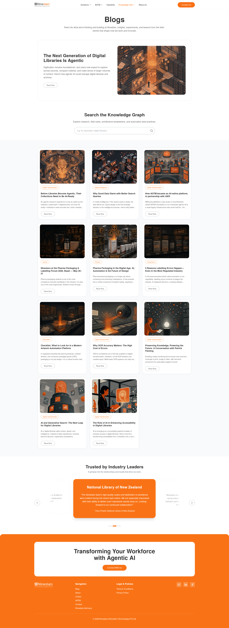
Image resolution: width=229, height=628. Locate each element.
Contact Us (186, 4)
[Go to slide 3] (113, 525)
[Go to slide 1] (109, 525)
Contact (78, 604)
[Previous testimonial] (37, 503)
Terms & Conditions (124, 588)
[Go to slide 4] (116, 525)
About (77, 592)
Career (78, 596)
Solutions (85, 4)
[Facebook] (192, 584)
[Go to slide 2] (111, 525)
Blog (77, 588)
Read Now (51, 85)
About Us (143, 4)
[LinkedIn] (185, 584)
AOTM (97, 4)
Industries (111, 4)
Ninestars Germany (83, 608)
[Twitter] (179, 584)
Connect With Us (114, 567)
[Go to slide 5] (119, 525)
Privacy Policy (122, 592)
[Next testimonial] (192, 503)
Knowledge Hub (125, 4)
